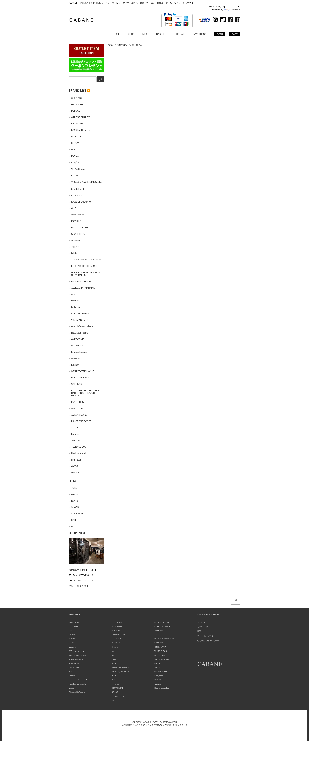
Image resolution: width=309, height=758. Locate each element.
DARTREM (116, 631)
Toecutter (115, 684)
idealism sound (160, 672)
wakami (157, 684)
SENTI (157, 667)
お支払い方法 (202, 627)
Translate (235, 9)
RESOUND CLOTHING (121, 667)
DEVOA (72, 639)
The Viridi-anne (75, 643)
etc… (114, 700)
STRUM (72, 635)
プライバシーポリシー (206, 636)
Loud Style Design (162, 626)
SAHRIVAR (159, 631)
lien (113, 651)
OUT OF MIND (117, 622)
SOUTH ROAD (118, 688)
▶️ (88, 90)
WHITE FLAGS (160, 651)
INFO (144, 34)
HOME (117, 34)
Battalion (115, 680)
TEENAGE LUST (119, 696)
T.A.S (156, 635)
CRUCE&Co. (117, 643)
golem (71, 688)
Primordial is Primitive (77, 692)
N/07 (114, 655)
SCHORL (115, 692)
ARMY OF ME (74, 663)
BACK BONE (117, 626)
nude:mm (72, 647)
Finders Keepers (118, 635)
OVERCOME (74, 667)
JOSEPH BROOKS (162, 659)
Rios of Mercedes (161, 688)
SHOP (131, 34)
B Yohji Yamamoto (76, 651)
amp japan (158, 676)
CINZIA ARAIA (160, 647)
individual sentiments (77, 684)
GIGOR (157, 680)
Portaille (72, 676)
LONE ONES (159, 643)
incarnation (73, 626)
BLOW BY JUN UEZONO (164, 639)
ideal (114, 659)
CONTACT (180, 34)
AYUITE (115, 663)
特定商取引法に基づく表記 (208, 641)
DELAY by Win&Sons (120, 672)
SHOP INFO (202, 622)
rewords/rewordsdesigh (78, 655)
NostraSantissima (76, 659)
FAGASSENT (117, 639)
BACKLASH (74, 622)
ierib (70, 631)
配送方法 (201, 631)
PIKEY (157, 663)
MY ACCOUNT (200, 34)
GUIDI (71, 672)
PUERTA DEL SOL (162, 622)
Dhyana (115, 647)
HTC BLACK (159, 655)
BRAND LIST (161, 34)
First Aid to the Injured (78, 680)
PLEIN (114, 676)
